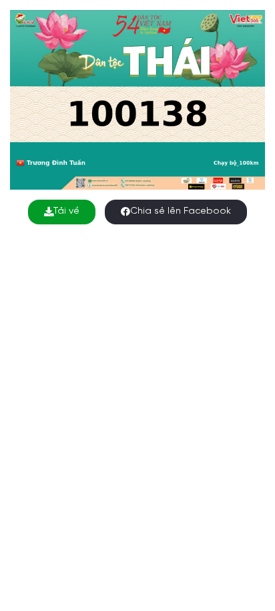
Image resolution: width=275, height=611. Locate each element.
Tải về (66, 211)
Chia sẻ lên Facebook (180, 211)
